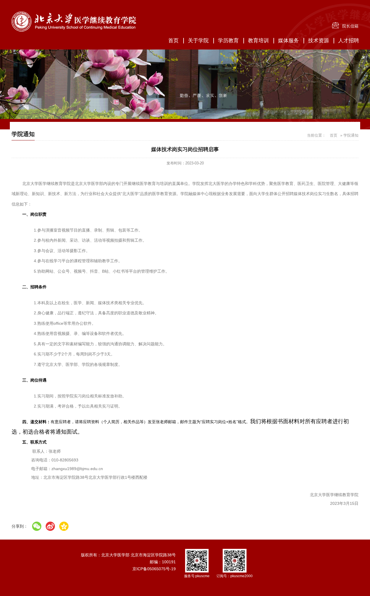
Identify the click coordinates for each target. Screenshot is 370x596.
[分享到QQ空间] (64, 526)
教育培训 (258, 40)
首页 (173, 40)
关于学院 (198, 40)
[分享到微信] (36, 526)
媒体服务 (288, 40)
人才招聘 (348, 40)
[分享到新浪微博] (50, 526)
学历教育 (228, 40)
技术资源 (318, 40)
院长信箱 (350, 26)
